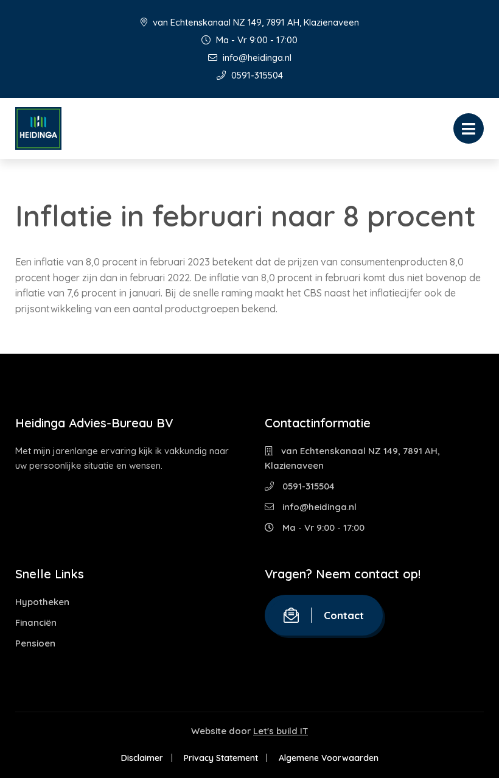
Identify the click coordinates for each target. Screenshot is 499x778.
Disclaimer (142, 757)
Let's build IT (280, 731)
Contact (344, 615)
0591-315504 (256, 75)
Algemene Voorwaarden (329, 757)
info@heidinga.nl (255, 57)
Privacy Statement (221, 757)
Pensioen (35, 643)
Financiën (36, 622)
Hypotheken (42, 602)
